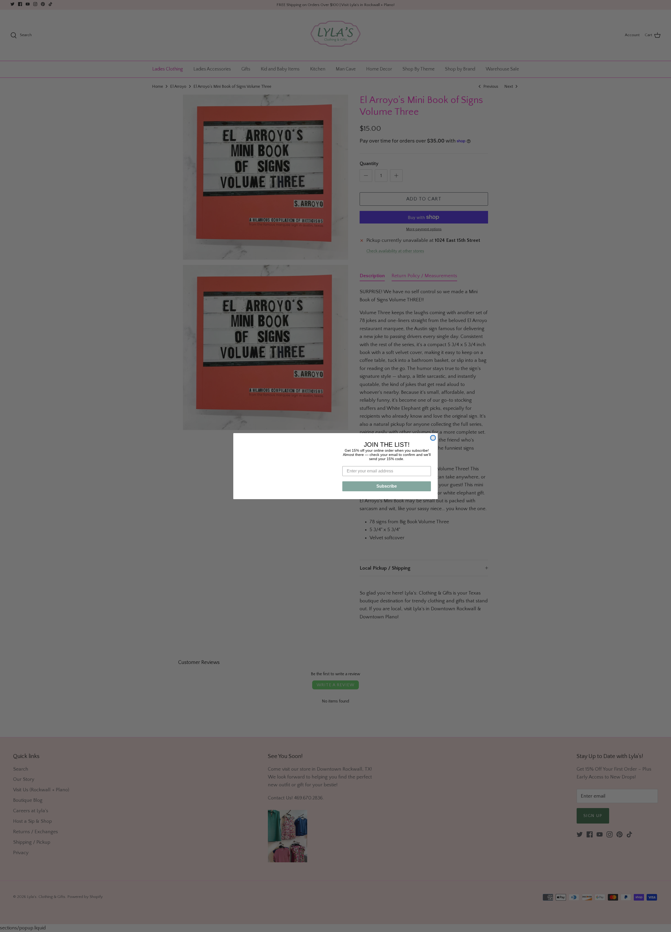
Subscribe (386, 486)
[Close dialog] (433, 419)
